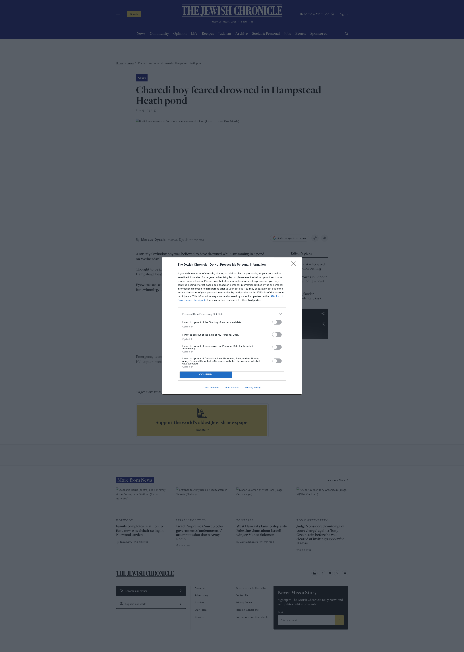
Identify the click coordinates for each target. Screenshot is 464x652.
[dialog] (232, 326)
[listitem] (232, 314)
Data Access (232, 387)
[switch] (277, 322)
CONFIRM (206, 374)
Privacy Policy (252, 387)
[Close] (294, 264)
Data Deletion (211, 387)
